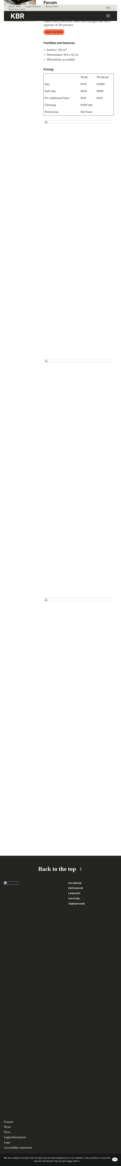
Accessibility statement (18, 1147)
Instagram (75, 888)
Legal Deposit (33, 6)
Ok (114, 1159)
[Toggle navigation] (108, 16)
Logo (7, 1142)
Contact (8, 1121)
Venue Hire (51, 6)
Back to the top (57, 869)
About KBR (15, 6)
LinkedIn (74, 893)
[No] (117, 1159)
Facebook (75, 883)
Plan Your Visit (17, 9)
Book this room (54, 32)
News (7, 1126)
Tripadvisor (76, 903)
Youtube (74, 898)
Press (7, 1132)
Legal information (15, 1137)
